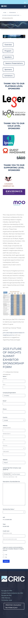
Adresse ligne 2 (6, 433)
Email (5, 401)
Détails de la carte (7, 533)
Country (5, 417)
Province (5, 445)
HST (4, 517)
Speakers (8, 57)
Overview (8, 45)
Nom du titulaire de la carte (10, 539)
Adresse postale (7, 427)
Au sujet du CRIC (6, 590)
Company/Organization (9, 392)
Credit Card (6, 531)
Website (5, 459)
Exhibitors (9, 76)
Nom (4, 384)
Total (4, 524)
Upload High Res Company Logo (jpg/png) (12, 469)
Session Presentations (14, 63)
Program (8, 51)
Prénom (5, 378)
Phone (5, 409)
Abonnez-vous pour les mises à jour (13, 606)
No (6, 557)
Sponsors (8, 69)
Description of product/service (11, 481)
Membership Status (9, 509)
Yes (6, 554)
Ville (4, 439)
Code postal (6, 451)
